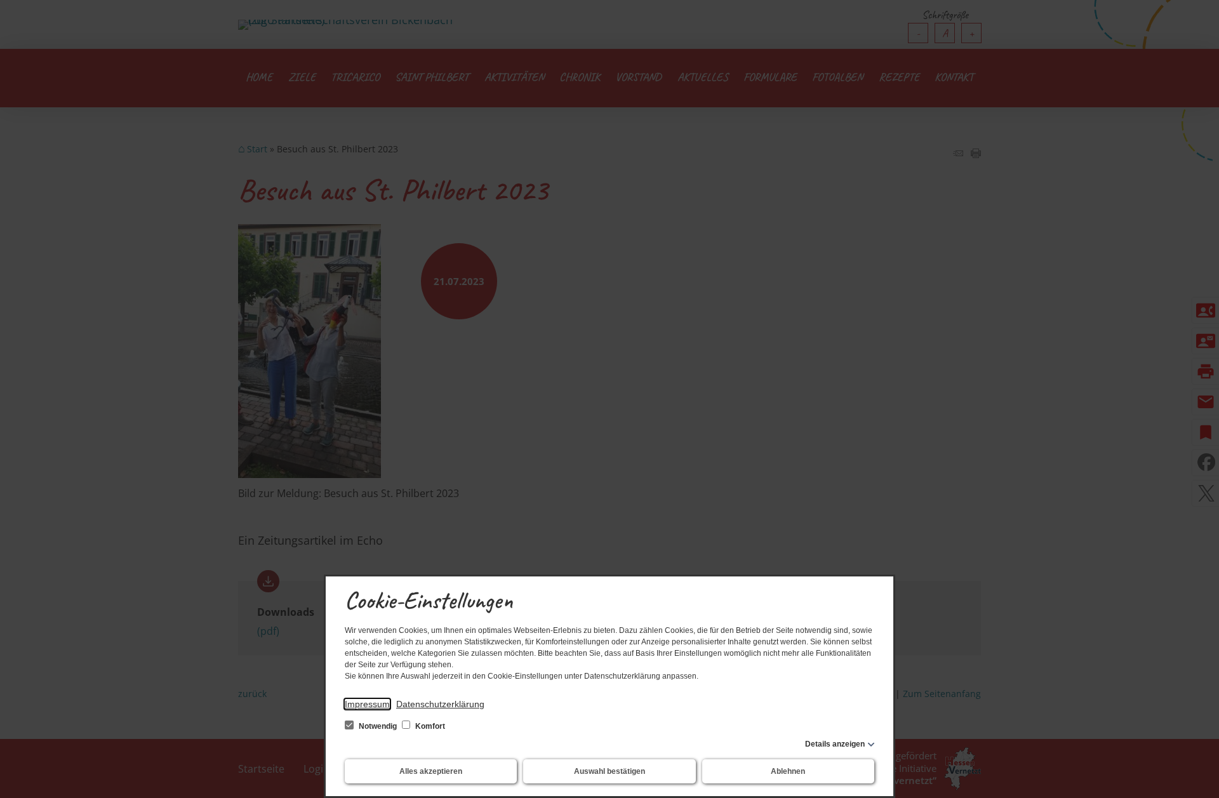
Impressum (367, 704)
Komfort (429, 726)
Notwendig (378, 726)
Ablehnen (788, 771)
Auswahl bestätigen (609, 771)
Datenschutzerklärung (440, 704)
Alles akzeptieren (430, 771)
